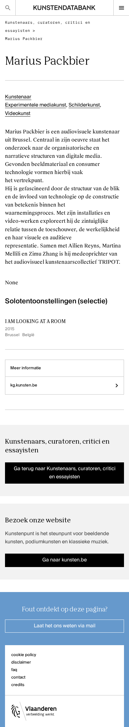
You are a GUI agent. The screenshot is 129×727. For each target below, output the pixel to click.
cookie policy (23, 655)
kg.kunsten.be (23, 385)
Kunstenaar (18, 97)
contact (18, 677)
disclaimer (21, 662)
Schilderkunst (84, 105)
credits (17, 685)
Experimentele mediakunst (35, 105)
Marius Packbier (24, 38)
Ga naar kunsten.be (64, 560)
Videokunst (17, 113)
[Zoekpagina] (7, 7)
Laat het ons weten (64, 626)
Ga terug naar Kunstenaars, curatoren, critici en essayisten (65, 473)
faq (14, 670)
